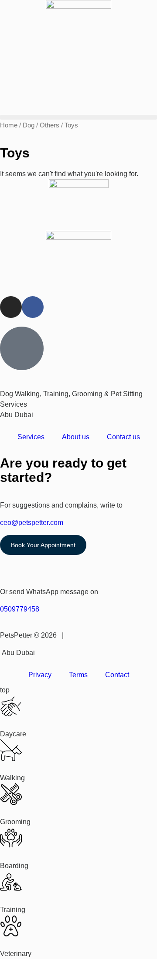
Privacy (39, 674)
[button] (78, 117)
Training (12, 909)
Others (49, 125)
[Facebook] (33, 307)
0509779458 (19, 609)
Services (30, 437)
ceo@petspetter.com (31, 522)
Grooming (15, 821)
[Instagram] (11, 307)
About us (75, 437)
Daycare (13, 734)
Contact (117, 674)
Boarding (14, 865)
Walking (12, 778)
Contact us (123, 437)
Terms (78, 674)
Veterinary (15, 953)
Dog (28, 125)
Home (8, 125)
